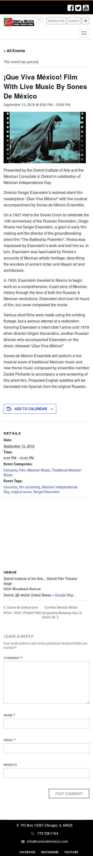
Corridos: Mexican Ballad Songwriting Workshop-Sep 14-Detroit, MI (62, 612)
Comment (13, 658)
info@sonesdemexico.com (47, 841)
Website (10, 765)
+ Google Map (62, 595)
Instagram (49, 852)
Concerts (10, 470)
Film (22, 470)
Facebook (27, 852)
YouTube (71, 852)
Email (10, 740)
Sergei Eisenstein (46, 491)
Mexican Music (38, 470)
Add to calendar (31, 408)
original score (21, 491)
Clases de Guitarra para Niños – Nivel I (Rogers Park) (22, 609)
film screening (29, 487)
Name (9, 715)
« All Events (14, 50)
